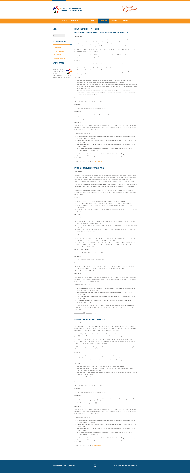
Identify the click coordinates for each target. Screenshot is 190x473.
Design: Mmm (71, 465)
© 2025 (55, 465)
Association (74, 21)
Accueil (64, 21)
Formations (103, 21)
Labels (85, 21)
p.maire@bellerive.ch (97, 161)
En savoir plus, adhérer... (59, 81)
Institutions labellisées (60, 58)
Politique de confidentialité (129, 465)
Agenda (93, 21)
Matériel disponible (58, 51)
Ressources (114, 21)
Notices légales (117, 465)
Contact (125, 21)
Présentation (57, 47)
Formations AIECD (59, 54)
